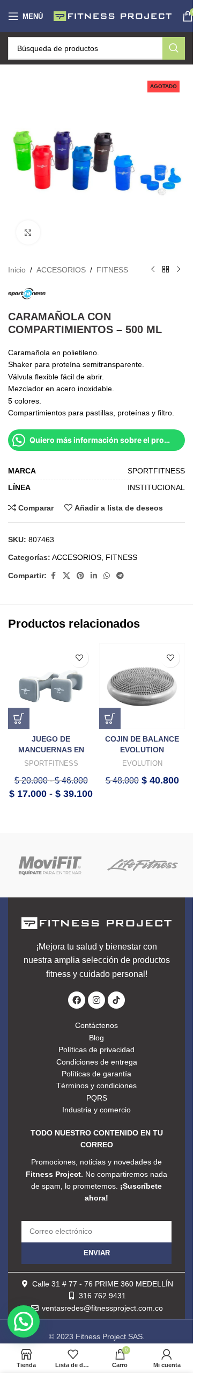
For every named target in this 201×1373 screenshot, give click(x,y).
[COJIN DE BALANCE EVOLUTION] (142, 686)
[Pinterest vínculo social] (80, 576)
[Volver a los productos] (165, 269)
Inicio (17, 269)
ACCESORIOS (61, 269)
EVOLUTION (142, 763)
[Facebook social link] (53, 576)
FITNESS (112, 269)
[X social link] (66, 576)
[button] (110, 718)
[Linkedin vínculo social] (93, 576)
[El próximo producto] (178, 269)
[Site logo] (113, 15)
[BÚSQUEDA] (173, 48)
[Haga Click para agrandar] (28, 232)
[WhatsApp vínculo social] (106, 576)
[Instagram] (96, 1000)
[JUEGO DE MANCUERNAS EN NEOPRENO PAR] (51, 686)
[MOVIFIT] (50, 865)
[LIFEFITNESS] (142, 865)
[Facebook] (76, 1000)
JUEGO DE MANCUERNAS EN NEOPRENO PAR (51, 749)
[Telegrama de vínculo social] (120, 576)
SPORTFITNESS (51, 763)
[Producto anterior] (152, 269)
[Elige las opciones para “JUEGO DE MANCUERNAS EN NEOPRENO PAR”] (18, 718)
